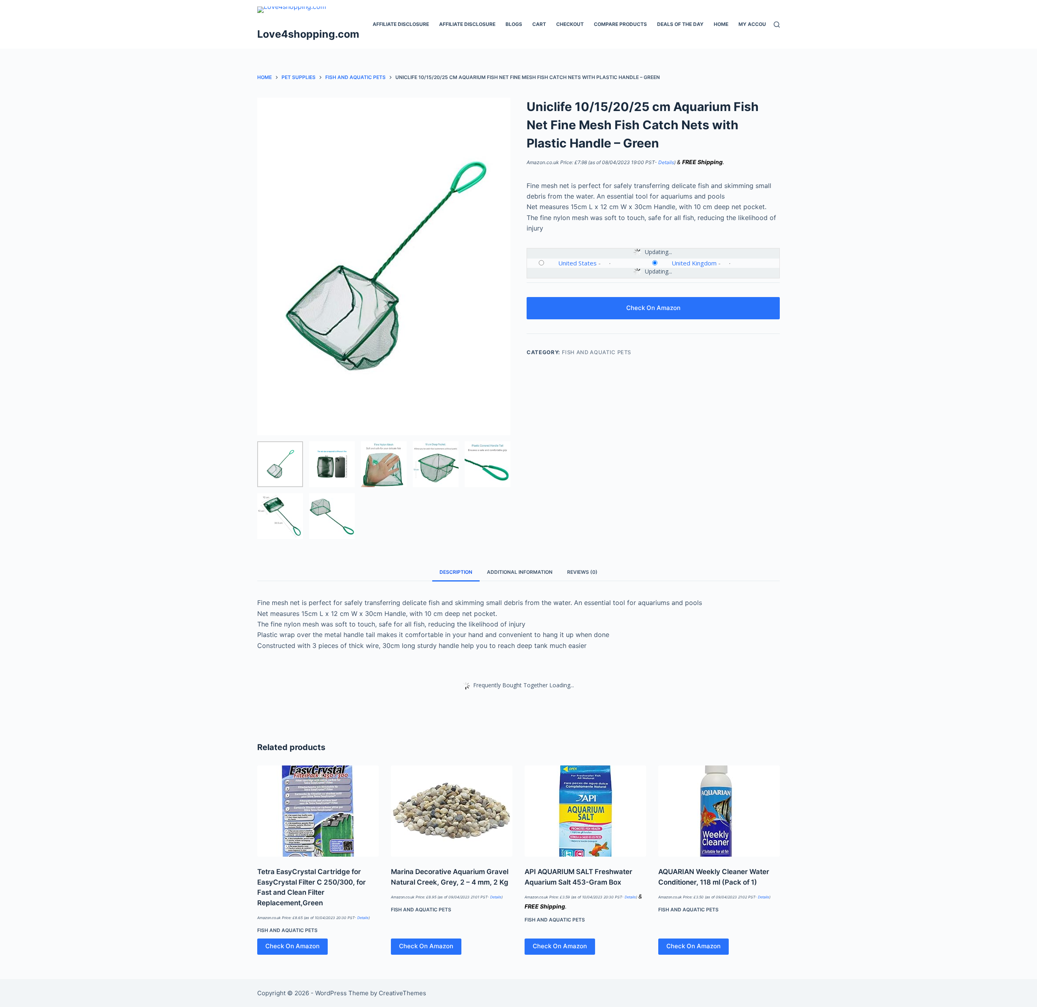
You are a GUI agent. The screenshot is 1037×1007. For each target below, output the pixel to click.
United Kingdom (694, 263)
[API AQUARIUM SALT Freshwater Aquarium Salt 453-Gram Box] (585, 811)
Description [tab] (456, 572)
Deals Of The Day (680, 24)
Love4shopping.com (308, 34)
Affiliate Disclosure (401, 24)
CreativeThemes (402, 993)
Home (721, 24)
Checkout (570, 24)
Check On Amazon (653, 308)
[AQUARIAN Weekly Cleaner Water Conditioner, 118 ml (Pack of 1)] (719, 811)
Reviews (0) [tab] (582, 572)
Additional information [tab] (520, 572)
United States (577, 263)
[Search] (777, 24)
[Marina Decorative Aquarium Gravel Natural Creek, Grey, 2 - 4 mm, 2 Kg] (451, 811)
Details (666, 162)
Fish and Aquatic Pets (597, 352)
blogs (514, 24)
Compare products (620, 24)
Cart (539, 24)
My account (755, 24)
